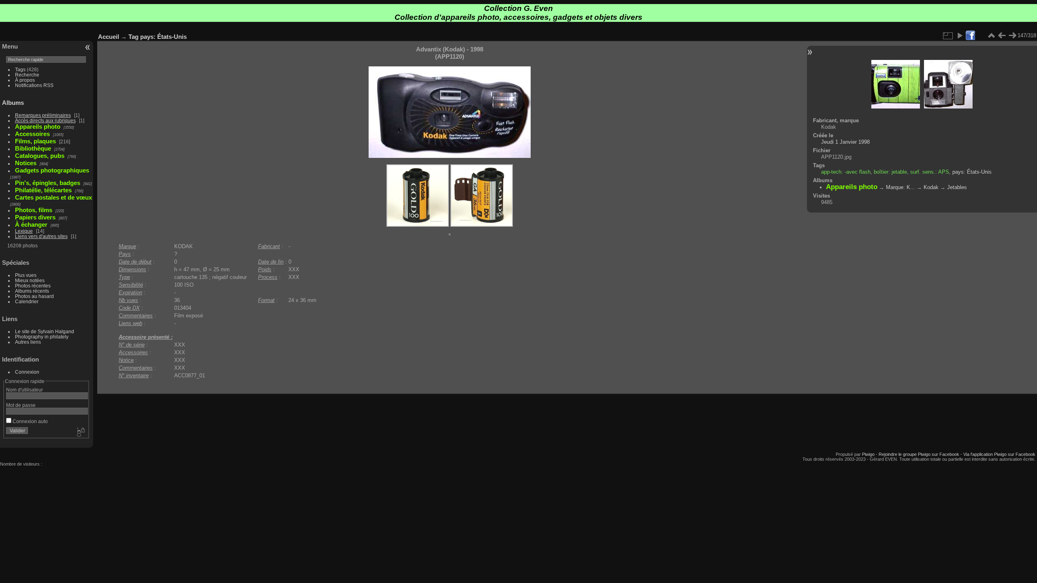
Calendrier (26, 301)
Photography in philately (41, 336)
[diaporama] (959, 35)
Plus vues (25, 275)
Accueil (108, 36)
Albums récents (32, 291)
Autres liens (28, 342)
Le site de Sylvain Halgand (44, 331)
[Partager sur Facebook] (970, 35)
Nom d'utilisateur (24, 389)
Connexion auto (29, 421)
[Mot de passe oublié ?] (80, 432)
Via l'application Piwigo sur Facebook (999, 454)
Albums (13, 102)
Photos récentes (33, 285)
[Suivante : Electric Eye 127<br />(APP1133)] (1012, 35)
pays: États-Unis (163, 36)
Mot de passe (21, 405)
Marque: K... (900, 187)
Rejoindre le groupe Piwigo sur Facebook (919, 454)
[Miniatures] (991, 35)
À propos (25, 80)
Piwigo (868, 454)
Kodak (931, 187)
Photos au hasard (34, 296)
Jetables (957, 187)
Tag (133, 36)
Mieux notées (30, 280)
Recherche (27, 74)
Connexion (27, 371)
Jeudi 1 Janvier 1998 (845, 142)
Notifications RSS (34, 85)
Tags (20, 69)
